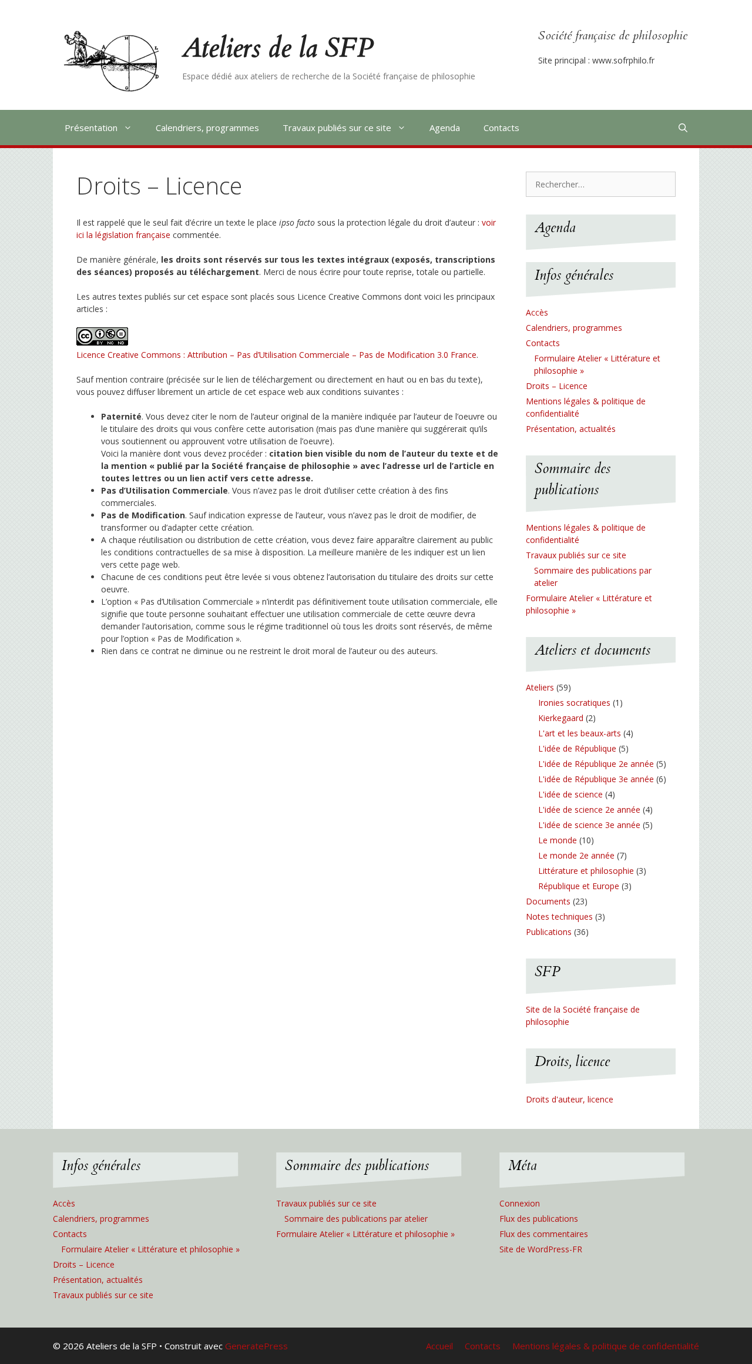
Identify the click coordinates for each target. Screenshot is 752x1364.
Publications (549, 931)
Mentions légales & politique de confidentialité (605, 1346)
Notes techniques (559, 916)
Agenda (444, 127)
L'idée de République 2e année (596, 763)
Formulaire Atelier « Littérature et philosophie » (150, 1249)
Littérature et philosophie (586, 870)
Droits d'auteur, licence (569, 1099)
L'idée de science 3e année (589, 824)
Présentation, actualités (571, 428)
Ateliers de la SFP (277, 48)
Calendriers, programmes (207, 127)
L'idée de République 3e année (596, 779)
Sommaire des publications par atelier (356, 1218)
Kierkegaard (560, 717)
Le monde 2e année (576, 855)
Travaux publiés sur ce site (337, 127)
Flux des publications (538, 1218)
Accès (537, 312)
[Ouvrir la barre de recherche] (683, 127)
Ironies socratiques (574, 702)
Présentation (91, 127)
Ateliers (540, 687)
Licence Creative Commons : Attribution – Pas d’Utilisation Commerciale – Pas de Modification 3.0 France (276, 354)
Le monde (557, 840)
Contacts (501, 127)
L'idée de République (577, 748)
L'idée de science (570, 794)
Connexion (519, 1203)
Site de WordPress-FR (540, 1249)
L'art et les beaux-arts (579, 733)
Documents (548, 901)
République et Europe (578, 886)
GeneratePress (256, 1346)
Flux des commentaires (543, 1233)
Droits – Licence (557, 385)
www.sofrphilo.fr (623, 60)
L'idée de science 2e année (589, 809)
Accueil (439, 1346)
